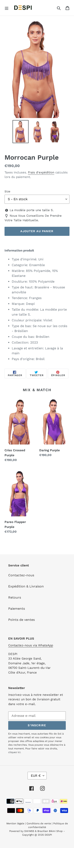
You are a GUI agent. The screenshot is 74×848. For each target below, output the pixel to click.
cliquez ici (14, 752)
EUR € (36, 776)
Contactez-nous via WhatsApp (30, 645)
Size (7, 191)
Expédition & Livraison (26, 586)
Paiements (16, 609)
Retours (14, 597)
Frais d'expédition (41, 172)
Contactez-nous (21, 575)
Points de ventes (21, 620)
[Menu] (6, 7)
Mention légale (15, 823)
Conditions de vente (39, 823)
